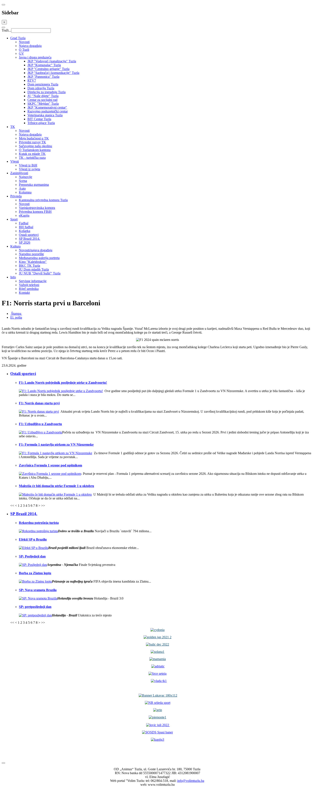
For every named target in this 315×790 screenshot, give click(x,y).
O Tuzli (24, 49)
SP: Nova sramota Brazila (38, 590)
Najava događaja (30, 46)
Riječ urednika (29, 289)
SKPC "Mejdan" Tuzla (43, 103)
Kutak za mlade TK (32, 154)
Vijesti (14, 161)
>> (43, 505)
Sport (14, 219)
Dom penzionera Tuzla (42, 84)
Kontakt (24, 292)
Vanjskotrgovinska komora (37, 208)
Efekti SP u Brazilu (33, 539)
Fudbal (23, 223)
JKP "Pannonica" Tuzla (43, 76)
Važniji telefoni (29, 285)
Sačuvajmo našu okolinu (35, 146)
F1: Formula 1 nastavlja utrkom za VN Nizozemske (56, 444)
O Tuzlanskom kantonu (35, 150)
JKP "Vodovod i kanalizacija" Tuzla (51, 61)
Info (13, 277)
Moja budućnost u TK (34, 138)
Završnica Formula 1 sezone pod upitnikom (50, 465)
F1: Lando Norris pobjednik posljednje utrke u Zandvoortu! (63, 382)
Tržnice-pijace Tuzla (41, 123)
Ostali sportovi (29, 235)
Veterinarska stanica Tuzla (45, 115)
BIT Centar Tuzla (39, 119)
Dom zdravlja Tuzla (40, 88)
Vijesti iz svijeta (29, 169)
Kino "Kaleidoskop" (33, 262)
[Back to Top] (3, 763)
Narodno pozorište (31, 254)
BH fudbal (26, 227)
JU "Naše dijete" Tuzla (42, 96)
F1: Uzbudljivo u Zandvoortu (40, 424)
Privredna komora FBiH (35, 211)
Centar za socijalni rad (42, 100)
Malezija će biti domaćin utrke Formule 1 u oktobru (56, 486)
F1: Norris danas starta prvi (39, 403)
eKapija (24, 215)
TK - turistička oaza (32, 157)
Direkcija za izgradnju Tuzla (46, 92)
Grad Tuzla (18, 38)
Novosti (24, 42)
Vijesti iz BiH (28, 165)
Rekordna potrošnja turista (39, 523)
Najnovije (25, 177)
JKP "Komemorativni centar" (47, 107)
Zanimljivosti (19, 173)
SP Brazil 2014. (29, 238)
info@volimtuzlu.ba (190, 781)
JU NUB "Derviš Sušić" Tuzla (39, 273)
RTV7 (31, 80)
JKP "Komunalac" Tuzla (44, 65)
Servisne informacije (32, 281)
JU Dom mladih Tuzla (34, 269)
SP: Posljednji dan (32, 556)
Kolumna (25, 192)
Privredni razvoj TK (32, 142)
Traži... (6, 30)
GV (21, 53)
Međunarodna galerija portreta (39, 258)
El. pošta (16, 317)
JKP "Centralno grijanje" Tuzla (48, 69)
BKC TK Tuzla (29, 265)
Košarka (24, 231)
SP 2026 (24, 242)
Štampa (16, 313)
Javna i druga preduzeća (35, 57)
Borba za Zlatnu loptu (35, 573)
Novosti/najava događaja (35, 250)
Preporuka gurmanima (34, 184)
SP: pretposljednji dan (35, 607)
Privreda (16, 196)
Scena (23, 181)
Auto (22, 188)
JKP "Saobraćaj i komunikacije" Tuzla (53, 73)
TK (12, 127)
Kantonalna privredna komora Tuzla (43, 200)
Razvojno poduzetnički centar (47, 111)
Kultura (15, 246)
